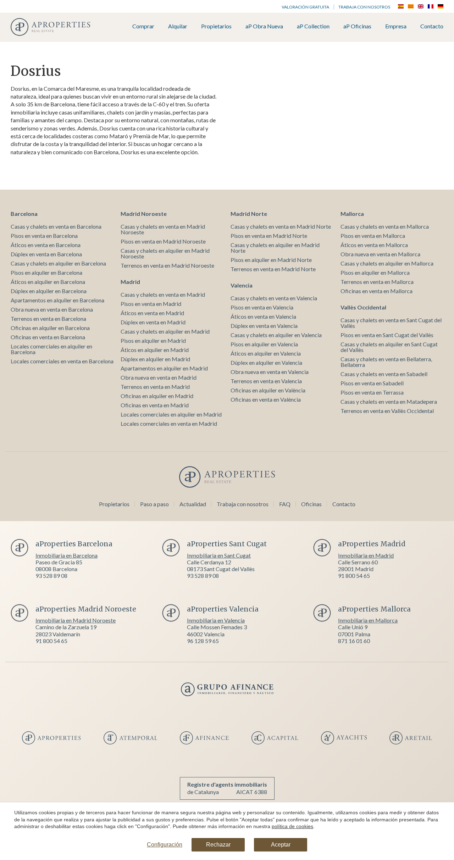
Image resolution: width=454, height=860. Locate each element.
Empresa (395, 26)
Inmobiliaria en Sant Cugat (219, 555)
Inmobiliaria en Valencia (216, 620)
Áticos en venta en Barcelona (46, 244)
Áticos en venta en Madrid (152, 312)
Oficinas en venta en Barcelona (48, 337)
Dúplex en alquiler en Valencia (266, 362)
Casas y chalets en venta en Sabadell (383, 373)
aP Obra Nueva (264, 26)
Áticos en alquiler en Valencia (266, 353)
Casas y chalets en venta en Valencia (274, 298)
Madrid (130, 281)
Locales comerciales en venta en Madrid (169, 423)
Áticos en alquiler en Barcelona (48, 281)
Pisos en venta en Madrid (151, 303)
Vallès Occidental (363, 307)
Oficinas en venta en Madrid (155, 405)
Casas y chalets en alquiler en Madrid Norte (275, 247)
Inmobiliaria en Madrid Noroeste (75, 620)
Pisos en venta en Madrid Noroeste (163, 241)
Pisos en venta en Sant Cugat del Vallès (386, 334)
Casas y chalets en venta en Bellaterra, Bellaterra (386, 362)
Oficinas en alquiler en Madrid (157, 395)
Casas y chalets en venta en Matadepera (388, 401)
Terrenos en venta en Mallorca (377, 281)
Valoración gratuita (305, 7)
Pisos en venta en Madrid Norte (269, 235)
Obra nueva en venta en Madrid (158, 377)
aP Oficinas (357, 26)
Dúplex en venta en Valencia (264, 325)
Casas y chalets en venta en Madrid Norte (281, 226)
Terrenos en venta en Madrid (155, 386)
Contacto (431, 26)
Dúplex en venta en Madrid (153, 322)
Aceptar (280, 845)
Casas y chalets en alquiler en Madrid (165, 331)
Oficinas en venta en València (266, 399)
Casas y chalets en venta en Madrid (163, 294)
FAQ (284, 504)
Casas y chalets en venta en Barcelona (56, 226)
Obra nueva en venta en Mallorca (380, 254)
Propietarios (216, 26)
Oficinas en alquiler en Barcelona (50, 327)
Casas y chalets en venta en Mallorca (384, 226)
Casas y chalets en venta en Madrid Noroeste (163, 229)
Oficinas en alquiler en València (268, 390)
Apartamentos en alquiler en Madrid (164, 368)
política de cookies (292, 826)
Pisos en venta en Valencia (262, 307)
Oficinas (311, 504)
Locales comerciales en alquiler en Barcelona (51, 349)
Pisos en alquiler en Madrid (153, 340)
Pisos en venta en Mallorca (372, 235)
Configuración (164, 845)
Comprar (143, 26)
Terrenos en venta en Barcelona (48, 318)
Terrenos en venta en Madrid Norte (273, 269)
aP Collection (313, 26)
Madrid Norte (249, 213)
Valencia (242, 285)
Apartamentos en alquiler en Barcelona (57, 300)
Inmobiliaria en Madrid (366, 555)
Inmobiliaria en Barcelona (66, 555)
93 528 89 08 (51, 575)
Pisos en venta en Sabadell (372, 383)
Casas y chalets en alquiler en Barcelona (58, 263)
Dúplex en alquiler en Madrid (155, 359)
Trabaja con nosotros (364, 7)
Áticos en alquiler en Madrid (155, 349)
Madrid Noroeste (144, 213)
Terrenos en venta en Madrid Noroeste (167, 265)
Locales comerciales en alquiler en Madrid (171, 414)
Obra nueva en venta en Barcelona (52, 309)
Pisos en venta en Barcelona (44, 235)
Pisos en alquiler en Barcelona (46, 272)
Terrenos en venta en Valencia (266, 381)
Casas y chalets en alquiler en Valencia (276, 334)
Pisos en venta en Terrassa (372, 392)
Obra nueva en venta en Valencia (270, 371)
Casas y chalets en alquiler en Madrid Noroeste (165, 253)
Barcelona (24, 213)
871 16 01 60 (354, 640)
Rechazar (218, 845)
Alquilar (177, 26)
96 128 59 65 (203, 640)
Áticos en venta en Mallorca (374, 244)
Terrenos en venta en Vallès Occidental (387, 410)
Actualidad (192, 504)
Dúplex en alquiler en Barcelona (49, 290)
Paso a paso (154, 504)
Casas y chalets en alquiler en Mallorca (386, 263)
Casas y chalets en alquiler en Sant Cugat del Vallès (389, 347)
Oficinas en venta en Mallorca (376, 290)
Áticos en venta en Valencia (263, 316)
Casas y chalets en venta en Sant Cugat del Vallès (391, 323)
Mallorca (352, 213)
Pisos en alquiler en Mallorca (375, 272)
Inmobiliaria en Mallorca (368, 620)
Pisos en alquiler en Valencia (264, 344)
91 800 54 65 (354, 575)
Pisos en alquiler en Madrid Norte (271, 259)
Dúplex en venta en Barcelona (46, 254)
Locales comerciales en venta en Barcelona (62, 361)
